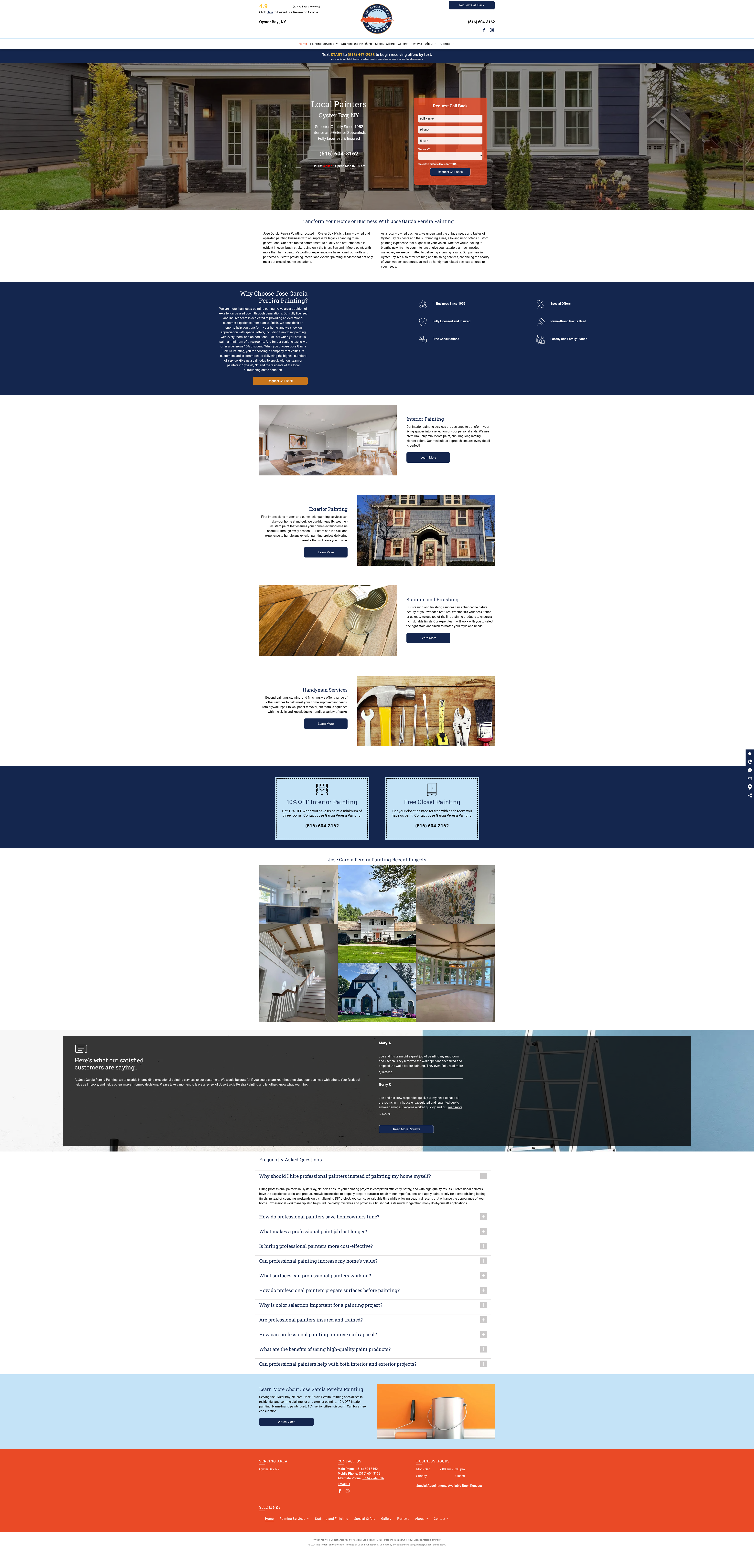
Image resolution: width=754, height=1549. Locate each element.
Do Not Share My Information (346, 1539)
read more (456, 1066)
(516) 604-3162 (481, 21)
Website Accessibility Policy (427, 1539)
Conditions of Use (371, 1539)
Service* (424, 149)
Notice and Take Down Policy (397, 1539)
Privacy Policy (320, 1539)
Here (270, 12)
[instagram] (492, 30)
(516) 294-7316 (373, 1478)
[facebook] (484, 30)
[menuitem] (303, 44)
